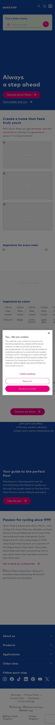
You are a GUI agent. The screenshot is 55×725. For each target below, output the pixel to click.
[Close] (49, 333)
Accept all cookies (27, 389)
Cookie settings (27, 373)
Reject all (27, 381)
